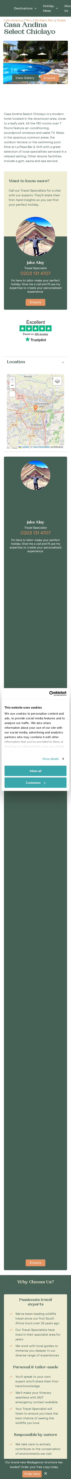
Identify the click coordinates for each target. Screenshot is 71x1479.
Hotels (61, 20)
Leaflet (25, 446)
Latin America (13, 20)
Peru (29, 20)
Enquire (49, 78)
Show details (50, 758)
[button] (35, 408)
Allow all (35, 770)
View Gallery (25, 78)
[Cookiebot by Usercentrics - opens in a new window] (50, 693)
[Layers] (57, 381)
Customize (33, 782)
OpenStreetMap (41, 446)
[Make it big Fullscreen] (12, 394)
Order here (32, 1474)
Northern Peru (44, 20)
